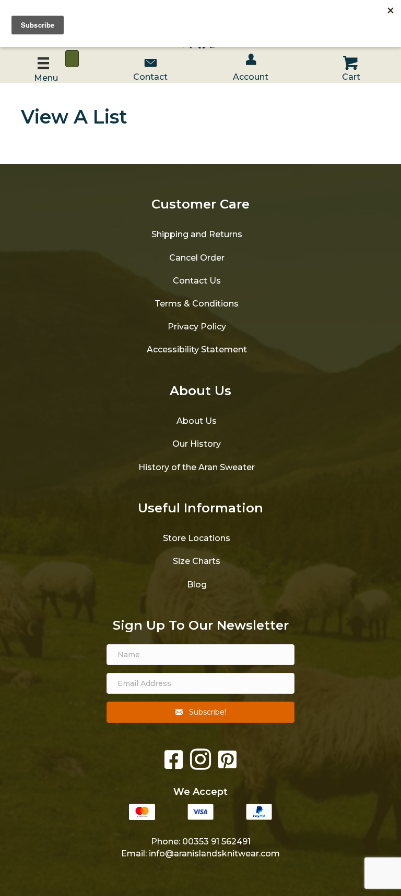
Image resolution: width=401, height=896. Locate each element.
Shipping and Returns (196, 234)
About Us (196, 421)
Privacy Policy (197, 327)
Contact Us (197, 281)
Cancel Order (197, 258)
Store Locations (196, 538)
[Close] (72, 58)
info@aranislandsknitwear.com (214, 853)
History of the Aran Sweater (196, 467)
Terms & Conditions (197, 304)
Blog (197, 585)
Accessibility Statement (197, 349)
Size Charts (196, 561)
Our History (196, 444)
